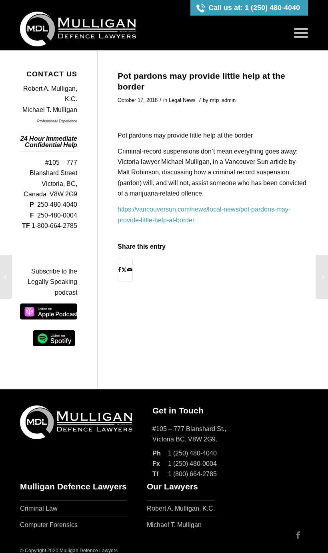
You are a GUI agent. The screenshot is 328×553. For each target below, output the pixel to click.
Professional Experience (57, 121)
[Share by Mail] (129, 269)
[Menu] (299, 33)
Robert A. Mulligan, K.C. (181, 508)
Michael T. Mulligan (49, 109)
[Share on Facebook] (119, 269)
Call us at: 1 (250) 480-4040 (254, 8)
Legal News (182, 100)
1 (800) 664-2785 (192, 474)
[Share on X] (124, 269)
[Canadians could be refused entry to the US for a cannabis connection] (6, 277)
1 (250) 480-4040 (192, 453)
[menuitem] (299, 33)
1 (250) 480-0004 (192, 463)
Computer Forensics (49, 524)
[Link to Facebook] (298, 535)
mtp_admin (223, 100)
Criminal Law (39, 508)
